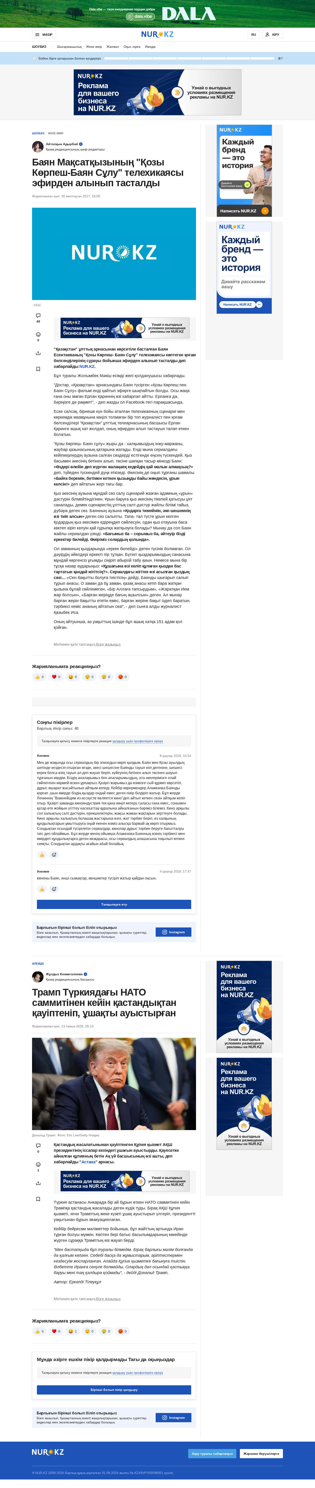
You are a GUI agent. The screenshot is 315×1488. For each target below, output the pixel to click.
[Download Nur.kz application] (157, 14)
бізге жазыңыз (108, 644)
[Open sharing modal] (38, 353)
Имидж (150, 46)
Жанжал (113, 46)
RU (253, 34)
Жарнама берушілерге (261, 1453)
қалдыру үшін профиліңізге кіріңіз (138, 741)
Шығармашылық (69, 46)
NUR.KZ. (87, 366)
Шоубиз (39, 46)
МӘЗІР (47, 34)
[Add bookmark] (38, 369)
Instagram (177, 932)
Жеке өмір (94, 46)
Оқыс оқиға (132, 46)
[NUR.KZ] (157, 34)
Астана (88, 1162)
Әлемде (38, 963)
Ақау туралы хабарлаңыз (212, 1453)
